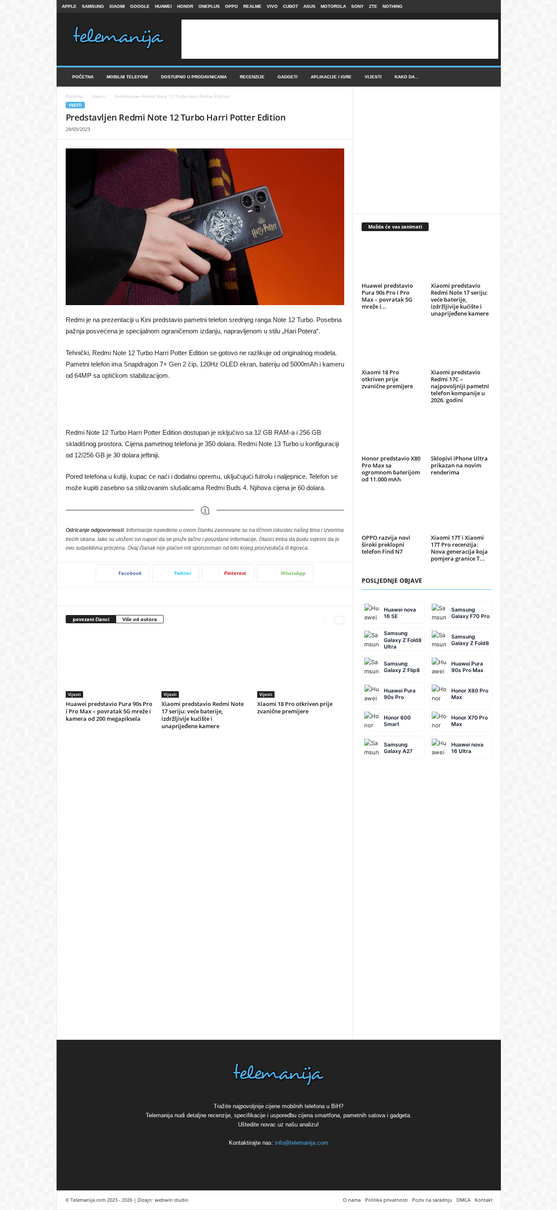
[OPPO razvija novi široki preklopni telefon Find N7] (392, 512)
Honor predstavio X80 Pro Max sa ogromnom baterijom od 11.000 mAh (391, 468)
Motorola (333, 6)
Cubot (290, 6)
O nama (352, 1200)
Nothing (393, 6)
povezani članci (91, 619)
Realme (252, 6)
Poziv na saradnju (432, 1200)
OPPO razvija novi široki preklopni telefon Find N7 (386, 544)
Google (140, 6)
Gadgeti (288, 76)
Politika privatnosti (386, 1200)
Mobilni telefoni (127, 76)
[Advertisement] (339, 39)
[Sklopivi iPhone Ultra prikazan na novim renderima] (461, 433)
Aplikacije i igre (331, 76)
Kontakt (484, 1200)
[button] (487, 77)
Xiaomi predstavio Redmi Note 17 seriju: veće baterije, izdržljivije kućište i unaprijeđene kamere (202, 715)
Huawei (163, 6)
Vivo (272, 6)
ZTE (373, 6)
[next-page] (339, 619)
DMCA (463, 1200)
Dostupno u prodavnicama (194, 76)
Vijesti (373, 76)
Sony (357, 6)
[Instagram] (475, 6)
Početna (83, 76)
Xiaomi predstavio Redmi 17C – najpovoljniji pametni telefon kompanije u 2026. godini (460, 386)
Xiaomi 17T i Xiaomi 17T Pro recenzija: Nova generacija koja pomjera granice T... (459, 548)
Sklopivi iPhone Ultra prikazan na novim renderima (459, 465)
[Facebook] (462, 6)
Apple (69, 6)
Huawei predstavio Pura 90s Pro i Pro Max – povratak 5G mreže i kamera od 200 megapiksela (109, 711)
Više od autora (139, 619)
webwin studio (171, 1200)
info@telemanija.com (301, 1142)
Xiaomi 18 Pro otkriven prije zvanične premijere (294, 707)
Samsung (93, 6)
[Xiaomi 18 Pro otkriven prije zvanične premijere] (300, 665)
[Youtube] (489, 6)
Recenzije (252, 76)
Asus (309, 6)
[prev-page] (328, 619)
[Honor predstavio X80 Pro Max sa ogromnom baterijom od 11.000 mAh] (392, 433)
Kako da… (407, 76)
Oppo (231, 6)
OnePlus (209, 6)
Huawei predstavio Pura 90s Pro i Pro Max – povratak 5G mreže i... (387, 296)
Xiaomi (117, 6)
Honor (185, 6)
